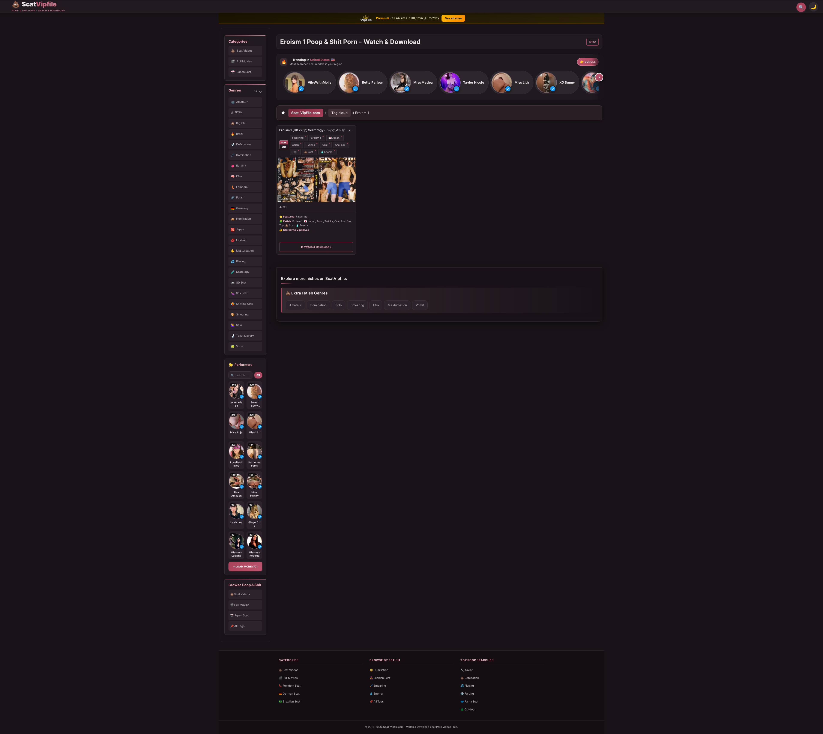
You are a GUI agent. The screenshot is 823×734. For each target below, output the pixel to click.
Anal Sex (340, 144)
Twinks (310, 144)
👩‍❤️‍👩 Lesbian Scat (379, 678)
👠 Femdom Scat (289, 685)
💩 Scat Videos (240, 594)
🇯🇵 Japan (334, 137)
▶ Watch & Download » (316, 247)
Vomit (420, 305)
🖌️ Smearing (377, 685)
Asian (295, 144)
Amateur (295, 305)
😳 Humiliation (378, 670)
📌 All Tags (237, 626)
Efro (376, 305)
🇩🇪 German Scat (289, 693)
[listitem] (309, 83)
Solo (338, 305)
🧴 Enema (326, 151)
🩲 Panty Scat (469, 701)
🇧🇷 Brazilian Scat (289, 701)
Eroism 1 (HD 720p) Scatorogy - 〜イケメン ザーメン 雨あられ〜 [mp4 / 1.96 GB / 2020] (316, 130)
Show (592, 41)
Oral (324, 144)
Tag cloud (339, 113)
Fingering (297, 137)
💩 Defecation (469, 678)
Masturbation (397, 305)
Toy (294, 151)
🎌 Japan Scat (239, 615)
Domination (318, 305)
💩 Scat (308, 151)
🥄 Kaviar (466, 670)
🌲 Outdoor (468, 709)
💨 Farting (467, 693)
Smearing (357, 305)
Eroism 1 (316, 137)
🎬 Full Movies (239, 604)
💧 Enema (376, 693)
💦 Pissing (467, 685)
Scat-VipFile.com (305, 113)
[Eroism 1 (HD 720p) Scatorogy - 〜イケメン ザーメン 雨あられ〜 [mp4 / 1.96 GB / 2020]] (316, 180)
